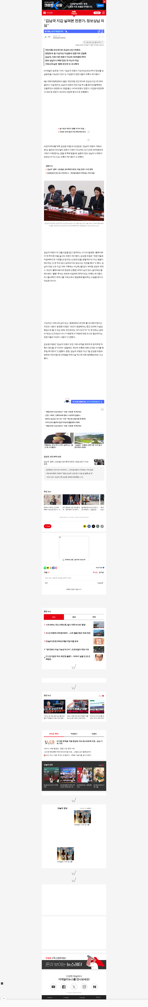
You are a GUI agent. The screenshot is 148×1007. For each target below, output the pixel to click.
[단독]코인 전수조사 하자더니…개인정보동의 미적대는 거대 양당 (70, 173)
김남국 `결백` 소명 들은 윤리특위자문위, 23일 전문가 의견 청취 (70, 169)
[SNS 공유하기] (102, 37)
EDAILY (44, 13)
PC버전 (98, 997)
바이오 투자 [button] (53, 734)
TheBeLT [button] (74, 734)
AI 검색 (97, 13)
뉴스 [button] (53, 617)
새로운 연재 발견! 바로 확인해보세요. (73, 132)
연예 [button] (94, 617)
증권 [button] (74, 617)
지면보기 (49, 997)
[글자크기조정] (99, 37)
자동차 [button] (94, 734)
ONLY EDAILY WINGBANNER (74, 12)
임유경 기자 (57, 36)
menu (103, 13)
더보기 (100, 696)
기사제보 (66, 997)
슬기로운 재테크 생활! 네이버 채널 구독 (74, 128)
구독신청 (82, 997)
